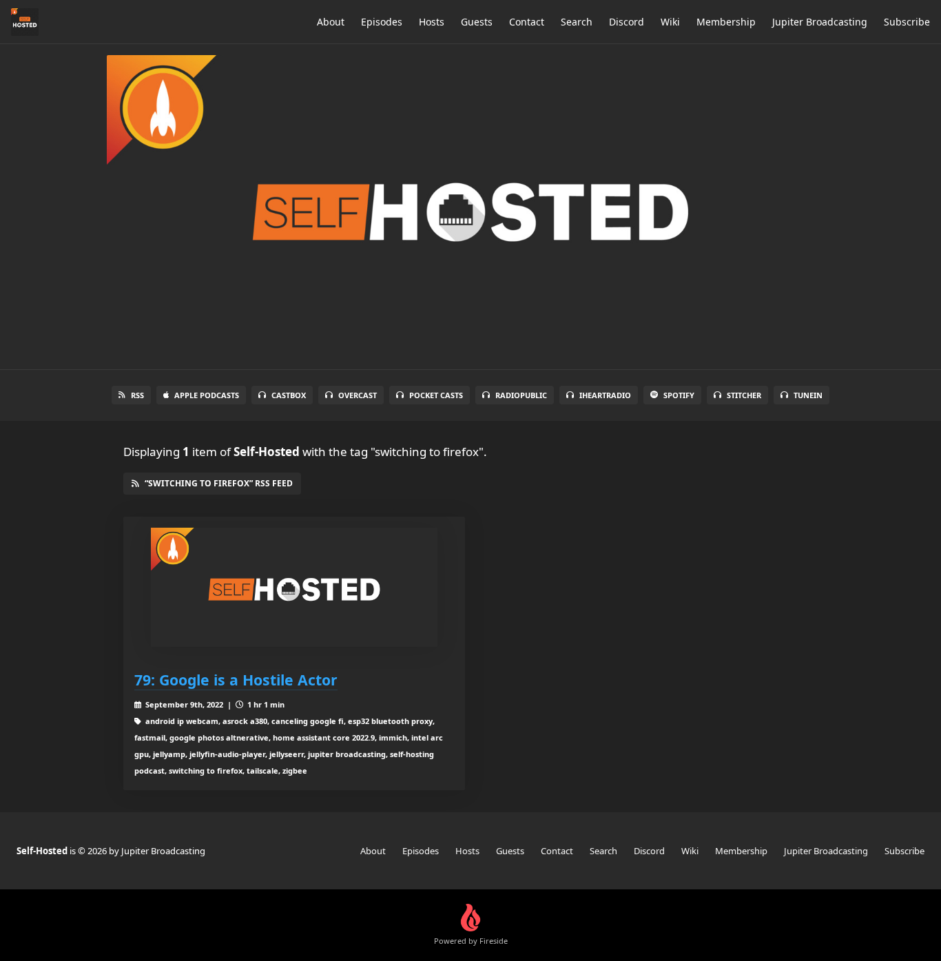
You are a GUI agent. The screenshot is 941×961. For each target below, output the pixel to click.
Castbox (288, 395)
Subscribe (907, 21)
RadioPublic (521, 395)
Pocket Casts (436, 395)
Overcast (357, 395)
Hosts (431, 21)
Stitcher (744, 395)
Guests (477, 21)
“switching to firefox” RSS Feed (219, 483)
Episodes (381, 21)
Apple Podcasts (206, 395)
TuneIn (808, 395)
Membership (726, 21)
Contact (526, 21)
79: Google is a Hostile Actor (236, 680)
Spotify (678, 395)
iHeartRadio (605, 395)
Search (576, 21)
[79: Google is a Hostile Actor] (294, 587)
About (330, 21)
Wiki (670, 21)
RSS (137, 395)
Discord (626, 21)
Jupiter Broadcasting (819, 21)
